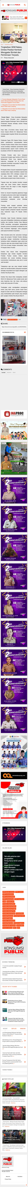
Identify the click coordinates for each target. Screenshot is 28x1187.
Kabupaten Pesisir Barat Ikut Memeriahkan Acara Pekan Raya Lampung (13, 105)
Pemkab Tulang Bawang (9, 920)
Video (14, 927)
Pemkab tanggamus (19, 923)
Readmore (13, 1102)
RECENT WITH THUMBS (9, 986)
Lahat (4, 901)
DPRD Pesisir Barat (19, 899)
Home (2, 44)
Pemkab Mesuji (19, 913)
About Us (8, 1176)
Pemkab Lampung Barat (9, 904)
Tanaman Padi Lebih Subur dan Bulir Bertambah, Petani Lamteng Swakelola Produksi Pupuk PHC (16, 1020)
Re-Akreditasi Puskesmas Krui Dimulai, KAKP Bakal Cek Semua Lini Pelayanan (13, 359)
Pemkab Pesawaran (8, 915)
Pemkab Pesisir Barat (9, 44)
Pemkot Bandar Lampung (9, 925)
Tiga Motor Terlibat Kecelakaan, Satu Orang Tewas (12, 1139)
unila (18, 927)
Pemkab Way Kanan (8, 923)
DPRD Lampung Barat (8, 894)
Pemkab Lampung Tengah (9, 908)
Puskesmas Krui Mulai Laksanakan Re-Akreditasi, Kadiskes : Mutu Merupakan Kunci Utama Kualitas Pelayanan (14, 344)
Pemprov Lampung (7, 927)
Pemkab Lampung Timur (9, 911)
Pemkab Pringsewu (7, 918)
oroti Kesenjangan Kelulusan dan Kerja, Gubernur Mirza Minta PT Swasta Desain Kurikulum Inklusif (17, 17)
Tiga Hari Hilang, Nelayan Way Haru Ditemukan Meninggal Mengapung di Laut (16, 1011)
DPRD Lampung (19, 892)
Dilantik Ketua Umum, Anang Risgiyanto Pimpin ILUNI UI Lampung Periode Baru (16, 1002)
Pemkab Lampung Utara (9, 913)
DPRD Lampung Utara (8, 899)
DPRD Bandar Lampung (8, 892)
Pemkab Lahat (10, 901)
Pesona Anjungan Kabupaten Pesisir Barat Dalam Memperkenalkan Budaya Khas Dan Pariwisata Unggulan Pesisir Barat (13, 100)
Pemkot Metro (20, 925)
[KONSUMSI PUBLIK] (13, 5)
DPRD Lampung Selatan (9, 896)
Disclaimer (20, 1176)
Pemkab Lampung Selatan (9, 906)
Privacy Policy (8, 1179)
